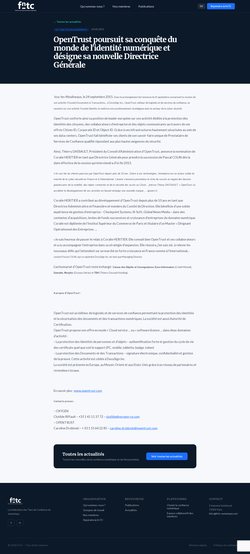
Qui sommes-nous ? (92, 6)
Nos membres (121, 6)
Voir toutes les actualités (166, 456)
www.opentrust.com (88, 391)
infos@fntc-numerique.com (223, 513)
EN (201, 6)
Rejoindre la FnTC (221, 6)
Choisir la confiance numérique (178, 507)
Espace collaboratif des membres (180, 515)
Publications (146, 6)
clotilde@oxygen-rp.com (123, 417)
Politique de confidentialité (228, 545)
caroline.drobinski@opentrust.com (133, 428)
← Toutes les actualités (67, 21)
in (20, 522)
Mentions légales (198, 545)
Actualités (131, 510)
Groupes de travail (93, 510)
